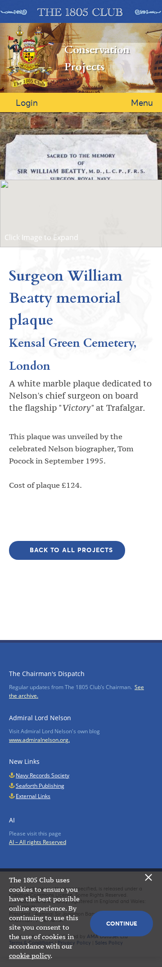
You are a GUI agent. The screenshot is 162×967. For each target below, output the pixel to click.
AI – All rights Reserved (37, 842)
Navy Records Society (42, 775)
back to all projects (71, 550)
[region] (81, 213)
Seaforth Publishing (40, 786)
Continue (121, 923)
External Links (33, 796)
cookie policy (29, 955)
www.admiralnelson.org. (39, 740)
